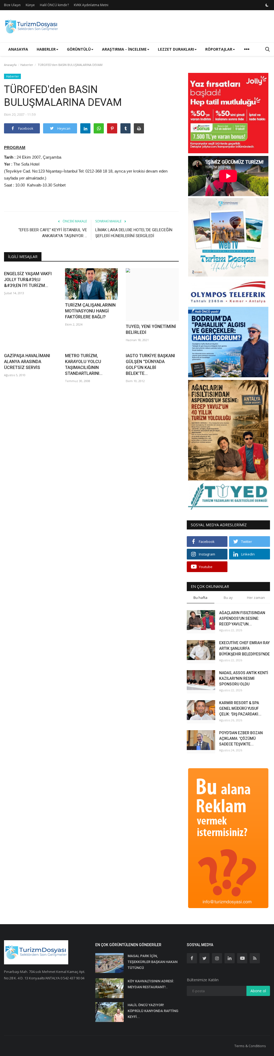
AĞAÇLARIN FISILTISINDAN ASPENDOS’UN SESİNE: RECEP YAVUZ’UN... (242, 618)
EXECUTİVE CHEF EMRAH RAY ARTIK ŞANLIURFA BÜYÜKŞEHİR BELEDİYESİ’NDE (244, 648)
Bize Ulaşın (12, 5)
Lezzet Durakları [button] (176, 49)
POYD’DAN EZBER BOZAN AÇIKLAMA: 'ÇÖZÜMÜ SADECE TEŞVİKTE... (241, 738)
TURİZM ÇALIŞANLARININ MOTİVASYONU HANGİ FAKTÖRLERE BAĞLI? (90, 311)
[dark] (267, 5)
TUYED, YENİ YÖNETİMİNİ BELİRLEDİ (151, 329)
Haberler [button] (46, 49)
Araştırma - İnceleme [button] (124, 49)
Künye (30, 5)
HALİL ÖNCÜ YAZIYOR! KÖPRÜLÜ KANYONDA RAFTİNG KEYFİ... (153, 1011)
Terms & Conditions (250, 1045)
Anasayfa (18, 49)
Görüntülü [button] (79, 49)
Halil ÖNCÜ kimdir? (54, 5)
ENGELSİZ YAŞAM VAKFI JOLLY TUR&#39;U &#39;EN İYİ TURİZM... (28, 279)
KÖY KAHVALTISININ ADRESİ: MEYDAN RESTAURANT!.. (151, 984)
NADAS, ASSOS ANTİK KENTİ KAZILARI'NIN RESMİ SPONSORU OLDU (243, 678)
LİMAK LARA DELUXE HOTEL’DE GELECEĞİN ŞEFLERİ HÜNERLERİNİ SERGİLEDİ (133, 232)
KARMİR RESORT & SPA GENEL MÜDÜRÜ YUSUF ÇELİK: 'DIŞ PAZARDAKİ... (240, 708)
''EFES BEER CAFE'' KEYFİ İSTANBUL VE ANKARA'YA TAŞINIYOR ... (52, 232)
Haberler (26, 65)
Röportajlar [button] (218, 49)
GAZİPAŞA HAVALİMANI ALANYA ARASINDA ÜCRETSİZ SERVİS (27, 361)
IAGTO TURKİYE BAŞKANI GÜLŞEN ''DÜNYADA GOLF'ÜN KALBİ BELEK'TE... (150, 364)
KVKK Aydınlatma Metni (91, 5)
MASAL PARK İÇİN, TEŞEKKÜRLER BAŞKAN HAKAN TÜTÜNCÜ (152, 962)
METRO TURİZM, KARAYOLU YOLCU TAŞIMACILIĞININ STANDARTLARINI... (83, 364)
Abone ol (258, 990)
